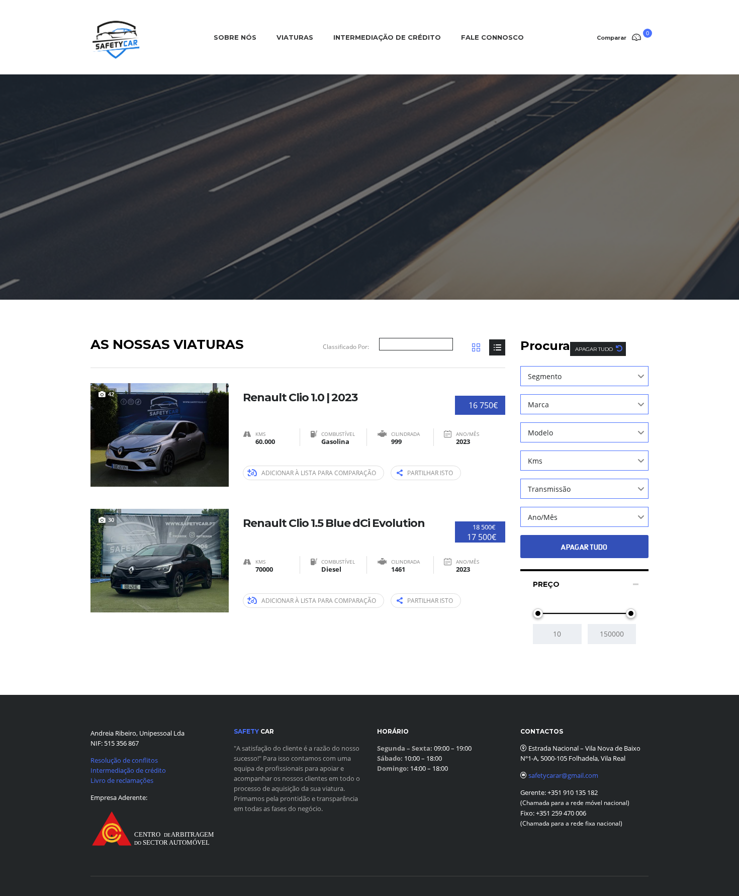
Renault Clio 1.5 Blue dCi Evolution (334, 523)
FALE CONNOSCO (492, 37)
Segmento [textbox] (545, 376)
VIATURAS (294, 37)
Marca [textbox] (538, 404)
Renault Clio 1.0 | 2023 (300, 398)
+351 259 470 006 (561, 813)
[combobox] (584, 376)
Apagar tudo (594, 349)
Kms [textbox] (535, 461)
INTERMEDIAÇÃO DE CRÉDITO (387, 37)
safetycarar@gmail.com (563, 775)
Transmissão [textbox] (549, 489)
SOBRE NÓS (235, 37)
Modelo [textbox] (540, 432)
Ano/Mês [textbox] (543, 517)
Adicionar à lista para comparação (318, 473)
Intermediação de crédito (128, 770)
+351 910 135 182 (572, 792)
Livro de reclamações (121, 780)
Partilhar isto (430, 473)
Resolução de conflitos (124, 760)
